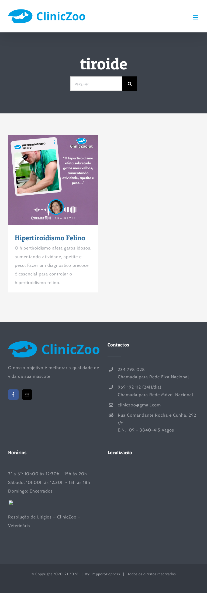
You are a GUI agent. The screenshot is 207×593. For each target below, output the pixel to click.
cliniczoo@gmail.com (139, 404)
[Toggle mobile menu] (196, 17)
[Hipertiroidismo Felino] (53, 180)
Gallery (63, 180)
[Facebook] (13, 394)
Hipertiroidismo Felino (43, 180)
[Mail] (27, 394)
